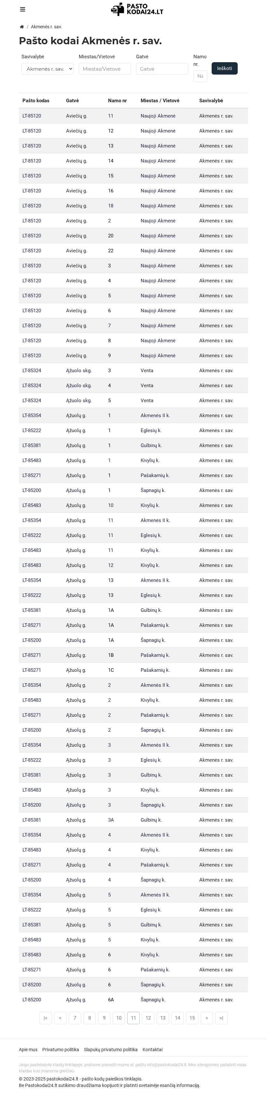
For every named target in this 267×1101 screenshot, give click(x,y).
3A (111, 820)
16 (110, 191)
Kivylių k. (150, 460)
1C (111, 670)
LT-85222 (31, 430)
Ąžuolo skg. (79, 371)
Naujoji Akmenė (158, 116)
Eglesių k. (151, 430)
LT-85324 (31, 371)
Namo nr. (200, 60)
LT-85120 (31, 116)
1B (111, 655)
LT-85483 (31, 460)
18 (110, 206)
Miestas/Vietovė (97, 57)
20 (110, 236)
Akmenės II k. (155, 415)
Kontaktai (152, 1049)
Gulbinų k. (151, 445)
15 (110, 176)
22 (110, 251)
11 (110, 116)
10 (110, 505)
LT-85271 (31, 475)
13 (110, 146)
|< (46, 1018)
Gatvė (142, 57)
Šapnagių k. (153, 490)
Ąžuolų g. (76, 490)
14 (110, 161)
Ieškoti (224, 68)
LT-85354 (31, 415)
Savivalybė (32, 57)
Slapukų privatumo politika (111, 1049)
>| (221, 1018)
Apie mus (28, 1049)
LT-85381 (31, 445)
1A (111, 610)
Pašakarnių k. (155, 475)
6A (111, 1000)
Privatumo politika (60, 1049)
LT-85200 (31, 490)
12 (110, 131)
